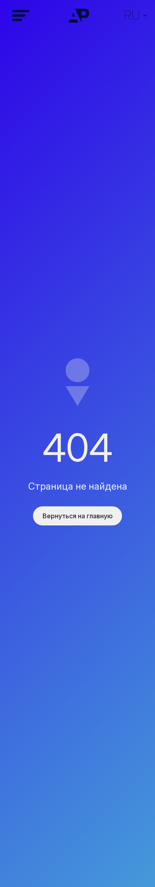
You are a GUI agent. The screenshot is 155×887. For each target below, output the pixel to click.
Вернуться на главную (77, 516)
